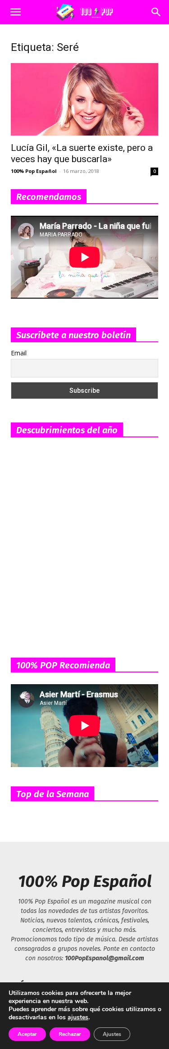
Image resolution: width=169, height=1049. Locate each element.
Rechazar (70, 1034)
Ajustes (112, 1034)
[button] (15, 12)
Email (19, 353)
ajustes (78, 1017)
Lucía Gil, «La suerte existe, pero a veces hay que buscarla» (82, 153)
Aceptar (27, 1034)
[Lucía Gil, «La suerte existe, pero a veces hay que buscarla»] (84, 99)
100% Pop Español (34, 171)
